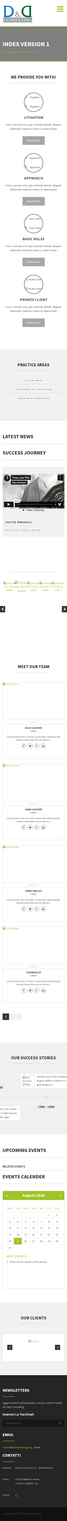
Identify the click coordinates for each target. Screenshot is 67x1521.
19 (25, 1234)
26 (25, 1241)
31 (10, 1247)
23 (57, 1234)
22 (49, 1234)
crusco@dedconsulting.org (17, 1447)
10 (10, 1228)
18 (18, 1234)
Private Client (33, 299)
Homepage (10, 52)
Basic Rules (33, 238)
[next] (60, 1195)
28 (41, 1241)
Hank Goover (33, 809)
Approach (33, 178)
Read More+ (33, 140)
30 (57, 1241)
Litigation (33, 117)
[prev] (6, 1195)
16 (57, 1228)
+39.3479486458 (23, 1479)
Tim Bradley (33, 972)
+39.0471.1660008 (24, 1483)
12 (25, 1228)
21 (41, 1234)
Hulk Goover (33, 728)
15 (49, 1228)
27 (33, 1241)
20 (33, 1234)
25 (18, 1241)
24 (10, 1241)
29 (49, 1241)
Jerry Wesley (33, 891)
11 (18, 1228)
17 (10, 1234)
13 (33, 1228)
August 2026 (33, 1195)
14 (41, 1228)
